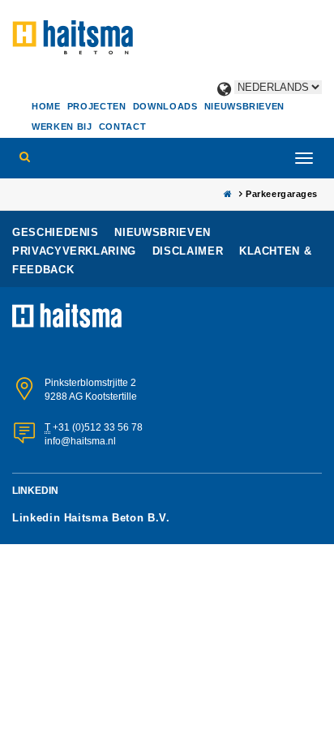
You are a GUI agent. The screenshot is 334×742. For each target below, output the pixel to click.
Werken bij (62, 126)
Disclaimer (189, 251)
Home (46, 106)
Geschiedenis (57, 232)
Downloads (165, 106)
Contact (123, 126)
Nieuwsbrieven (244, 106)
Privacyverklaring (76, 251)
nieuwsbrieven (162, 232)
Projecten (96, 106)
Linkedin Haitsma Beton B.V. (91, 518)
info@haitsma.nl (80, 441)
